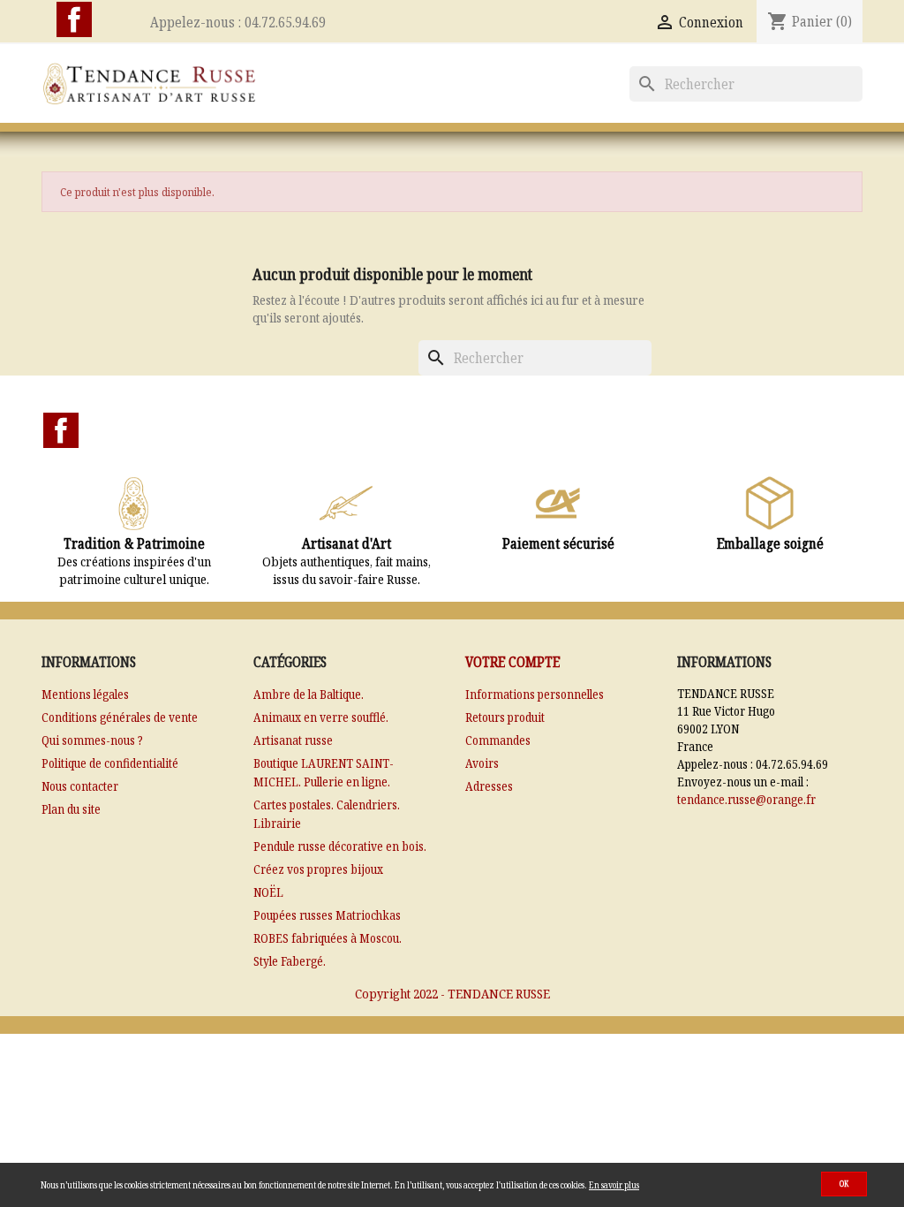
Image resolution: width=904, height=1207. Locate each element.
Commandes (498, 740)
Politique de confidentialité (109, 763)
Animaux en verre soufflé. (320, 717)
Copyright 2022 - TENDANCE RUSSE (452, 993)
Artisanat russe (293, 740)
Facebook (74, 19)
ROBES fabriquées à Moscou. (327, 938)
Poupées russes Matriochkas (327, 915)
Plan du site (71, 809)
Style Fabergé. (289, 961)
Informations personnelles (534, 694)
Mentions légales (85, 694)
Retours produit (505, 717)
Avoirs (482, 763)
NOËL (268, 892)
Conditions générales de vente (119, 717)
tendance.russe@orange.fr (746, 799)
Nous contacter (79, 786)
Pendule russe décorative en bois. (339, 846)
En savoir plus (614, 1185)
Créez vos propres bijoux (318, 869)
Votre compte (512, 662)
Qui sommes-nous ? (92, 740)
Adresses (489, 786)
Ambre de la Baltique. (308, 694)
